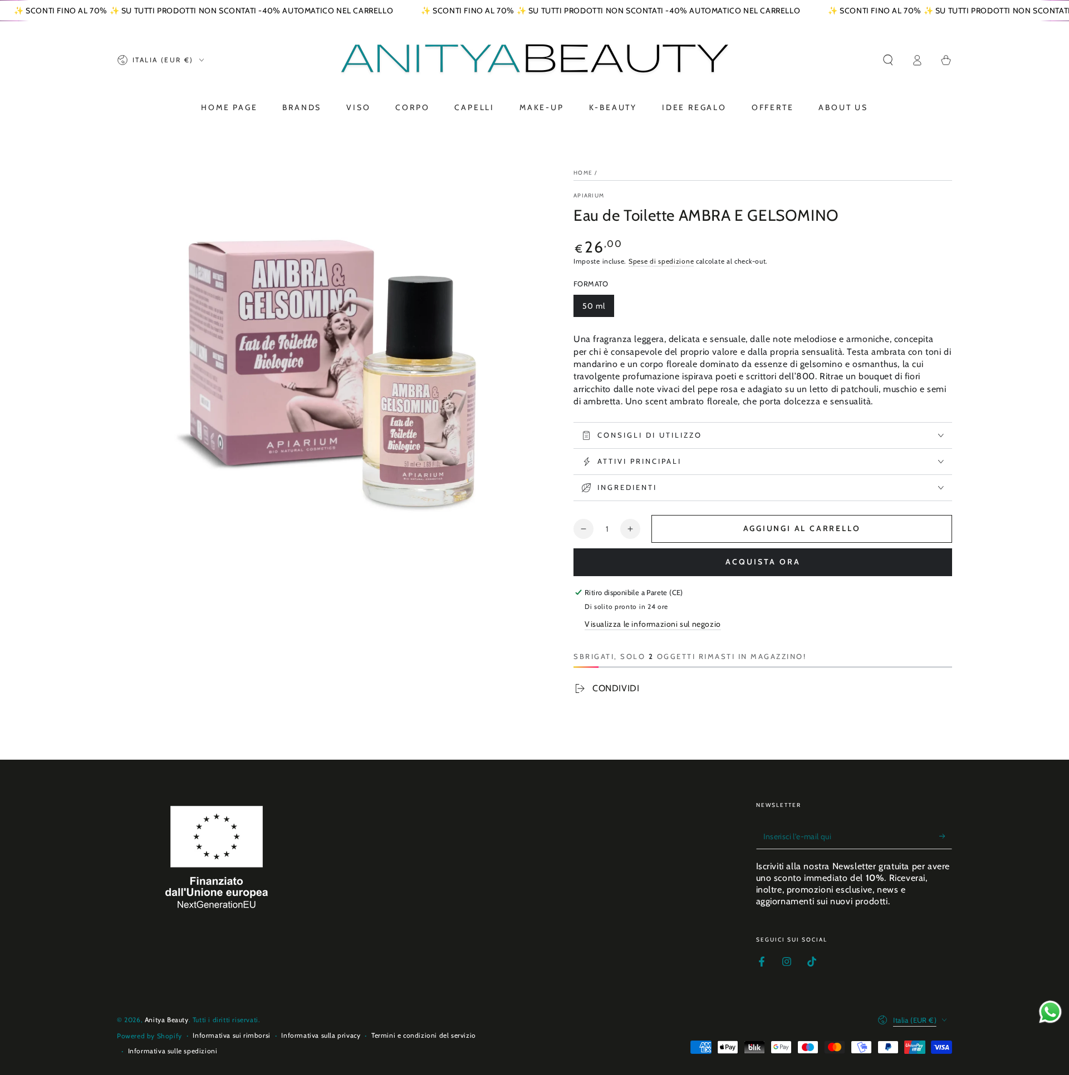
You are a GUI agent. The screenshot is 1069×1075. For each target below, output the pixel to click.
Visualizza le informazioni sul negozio (653, 624)
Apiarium (588, 195)
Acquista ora (763, 562)
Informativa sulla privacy (320, 1035)
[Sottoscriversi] (945, 836)
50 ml (593, 306)
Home (582, 172)
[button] (888, 60)
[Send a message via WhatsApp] (1050, 1012)
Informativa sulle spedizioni (173, 1051)
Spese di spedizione (661, 261)
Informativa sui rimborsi (231, 1035)
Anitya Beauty (167, 1019)
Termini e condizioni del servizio (423, 1035)
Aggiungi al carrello (802, 528)
